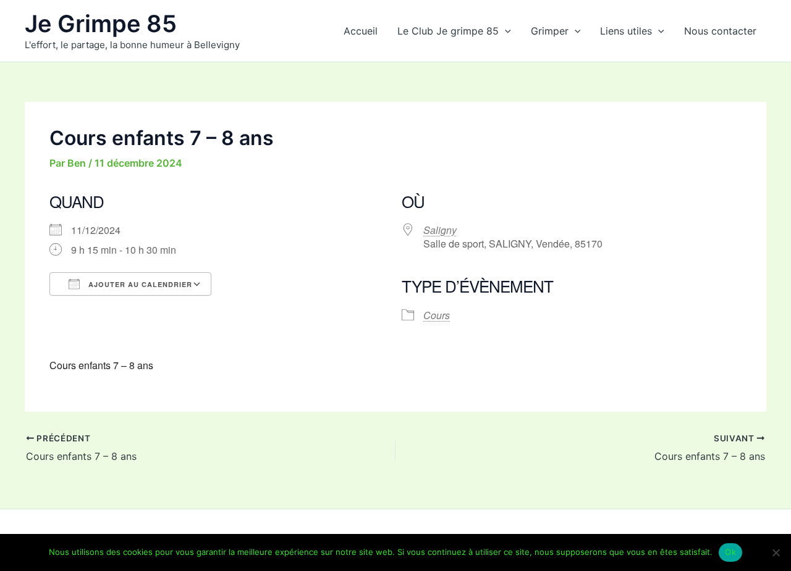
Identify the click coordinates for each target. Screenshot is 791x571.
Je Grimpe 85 (101, 23)
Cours (436, 315)
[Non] (775, 552)
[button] (505, 31)
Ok (730, 552)
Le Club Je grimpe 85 (448, 31)
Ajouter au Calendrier (139, 284)
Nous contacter (720, 31)
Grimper (550, 31)
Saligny (440, 230)
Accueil (361, 31)
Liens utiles (626, 31)
